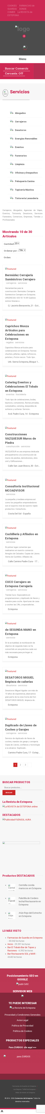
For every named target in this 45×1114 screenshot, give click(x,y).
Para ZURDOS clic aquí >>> (22, 1047)
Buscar (9, 793)
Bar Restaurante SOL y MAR (21, 953)
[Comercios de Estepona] (22, 29)
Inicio (10, 944)
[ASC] (13, 257)
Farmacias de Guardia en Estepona (25, 937)
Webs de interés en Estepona (25, 1092)
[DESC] (18, 257)
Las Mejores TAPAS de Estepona (24, 1089)
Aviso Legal (22, 1020)
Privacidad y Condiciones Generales (22, 1014)
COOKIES (12, 5)
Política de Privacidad (22, 1025)
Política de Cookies (22, 1031)
